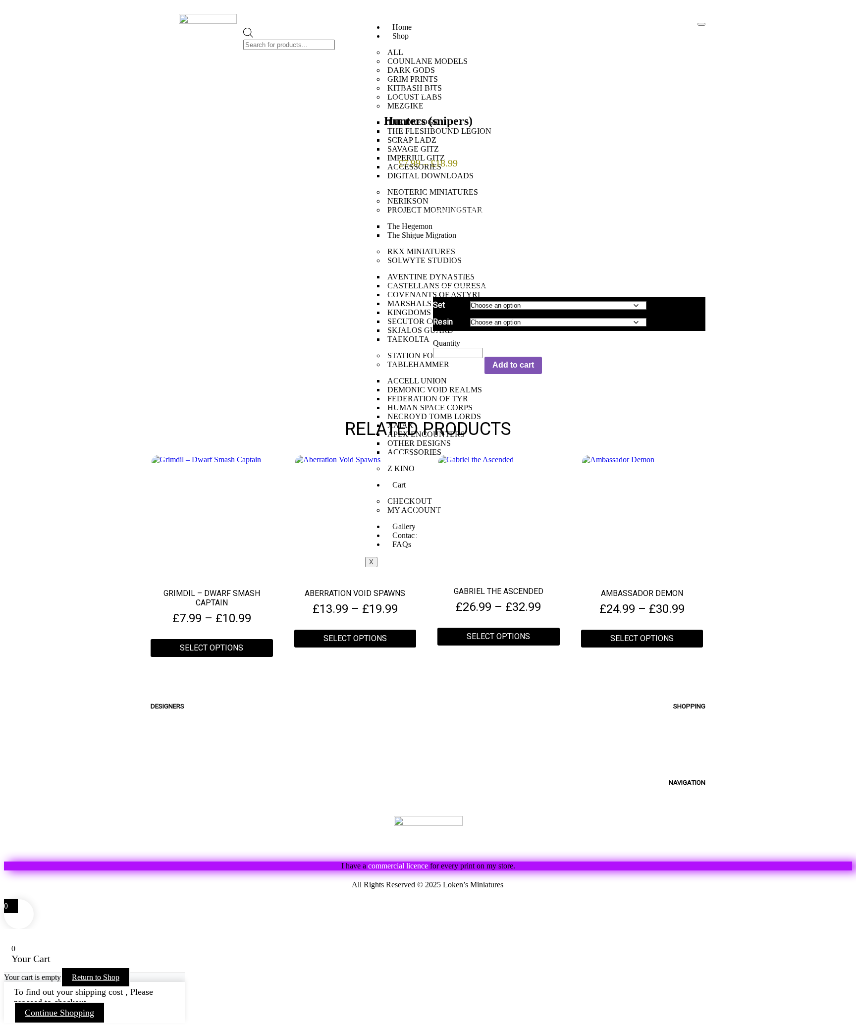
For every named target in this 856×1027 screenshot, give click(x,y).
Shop (400, 36)
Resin (443, 321)
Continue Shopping (59, 1013)
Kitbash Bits (174, 847)
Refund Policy (306, 884)
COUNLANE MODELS (427, 61)
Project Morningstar (190, 733)
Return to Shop (95, 977)
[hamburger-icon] (701, 24)
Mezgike (167, 721)
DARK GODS (411, 70)
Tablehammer (375, 93)
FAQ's (694, 809)
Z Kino (163, 824)
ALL (395, 52)
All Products (681, 733)
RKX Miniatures (181, 801)
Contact (689, 831)
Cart (697, 756)
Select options (211, 647)
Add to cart (513, 365)
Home (402, 27)
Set (439, 305)
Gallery (692, 820)
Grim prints (172, 756)
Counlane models (185, 744)
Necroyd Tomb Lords (435, 93)
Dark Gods (171, 790)
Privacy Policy (549, 884)
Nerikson (168, 767)
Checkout (686, 767)
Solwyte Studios (182, 813)
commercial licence (398, 866)
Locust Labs (175, 778)
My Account (681, 744)
